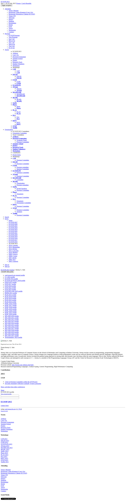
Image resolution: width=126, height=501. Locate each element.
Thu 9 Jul (12, 46)
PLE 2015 (4, 456)
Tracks (7, 50)
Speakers (19, 211)
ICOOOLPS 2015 (6, 444)
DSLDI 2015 (5, 440)
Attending (8, 9)
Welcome (11, 18)
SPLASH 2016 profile (12, 327)
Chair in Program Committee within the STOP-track (21, 382)
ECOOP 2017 (13, 240)
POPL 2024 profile (11, 314)
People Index (17, 155)
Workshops (16, 65)
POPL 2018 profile (11, 307)
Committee (20, 180)
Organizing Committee (20, 133)
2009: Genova (13, 254)
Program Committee (23, 142)
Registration (12, 23)
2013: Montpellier (14, 247)
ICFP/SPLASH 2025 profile (13, 291)
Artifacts (15, 53)
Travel (11, 28)
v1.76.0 (19, 409)
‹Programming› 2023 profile (13, 337)
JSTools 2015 (5, 446)
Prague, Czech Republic (23, 3)
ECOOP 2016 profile (11, 279)
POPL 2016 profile (11, 304)
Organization (9, 129)
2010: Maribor (13, 252)
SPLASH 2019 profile (12, 332)
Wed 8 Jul (12, 44)
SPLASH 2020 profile (12, 334)
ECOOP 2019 (13, 236)
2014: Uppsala (13, 245)
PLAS (18, 112)
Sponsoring (12, 30)
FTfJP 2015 (4, 442)
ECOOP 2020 (13, 235)
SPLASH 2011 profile (12, 318)
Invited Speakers (22, 188)
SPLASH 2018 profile (12, 330)
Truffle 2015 (5, 462)
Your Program (13, 37)
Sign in (7, 265)
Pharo (18, 106)
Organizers (20, 194)
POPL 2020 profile (11, 311)
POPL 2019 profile (11, 309)
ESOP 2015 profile (11, 282)
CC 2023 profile (10, 277)
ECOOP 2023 (13, 229)
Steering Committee (23, 169)
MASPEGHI (21, 94)
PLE (18, 117)
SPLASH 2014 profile (12, 323)
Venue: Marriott (13, 10)
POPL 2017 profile (11, 305)
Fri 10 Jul (12, 48)
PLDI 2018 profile (10, 296)
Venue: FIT (12, 16)
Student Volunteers (18, 64)
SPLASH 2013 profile (12, 321)
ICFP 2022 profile (10, 288)
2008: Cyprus (13, 256)
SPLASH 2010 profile (12, 316)
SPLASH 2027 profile (12, 335)
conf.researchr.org (10, 409)
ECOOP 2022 (13, 231)
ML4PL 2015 (5, 449)
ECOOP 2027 (13, 222)
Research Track (17, 62)
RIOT (18, 122)
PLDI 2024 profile (10, 302)
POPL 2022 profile (11, 312)
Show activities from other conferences (13, 387)
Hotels (11, 25)
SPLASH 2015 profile (12, 325)
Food (10, 26)
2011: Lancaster (14, 251)
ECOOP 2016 (13, 242)
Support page (4, 411)
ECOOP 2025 (13, 226)
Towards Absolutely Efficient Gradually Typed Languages (23, 383)
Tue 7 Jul (11, 42)
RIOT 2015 (4, 458)
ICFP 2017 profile (10, 284)
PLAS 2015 (4, 455)
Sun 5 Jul (11, 39)
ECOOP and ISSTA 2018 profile (15, 280)
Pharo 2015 (4, 453)
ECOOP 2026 (13, 224)
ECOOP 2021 (13, 233)
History (11, 19)
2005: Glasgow (13, 261)
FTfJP (18, 81)
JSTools (19, 89)
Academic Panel (22, 140)
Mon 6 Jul (12, 41)
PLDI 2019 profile (10, 298)
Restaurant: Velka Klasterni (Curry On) (21, 12)
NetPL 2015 (4, 451)
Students (11, 21)
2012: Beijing (13, 249)
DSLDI (19, 76)
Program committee (23, 167)
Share (2, 390)
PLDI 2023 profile (10, 300)
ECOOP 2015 (5, 270)
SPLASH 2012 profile (12, 319)
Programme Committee (24, 203)
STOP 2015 (4, 460)
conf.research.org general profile (15, 275)
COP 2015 (4, 439)
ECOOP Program (14, 35)
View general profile (6, 394)
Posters (15, 60)
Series (10, 220)
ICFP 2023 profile (10, 289)
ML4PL (19, 99)
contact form (5, 405)
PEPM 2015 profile (11, 293)
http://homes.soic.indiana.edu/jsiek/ (23, 365)
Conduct (11, 32)
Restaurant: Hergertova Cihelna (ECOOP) (22, 14)
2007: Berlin (12, 258)
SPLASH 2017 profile (12, 328)
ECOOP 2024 (13, 227)
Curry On (16, 55)
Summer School (18, 58)
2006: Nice (12, 259)
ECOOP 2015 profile (7, 272)
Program (7, 34)
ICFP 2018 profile (10, 286)
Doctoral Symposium (19, 57)
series (12, 270)
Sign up (7, 266)
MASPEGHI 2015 (7, 448)
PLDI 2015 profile (10, 295)
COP (18, 71)
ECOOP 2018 (13, 238)
